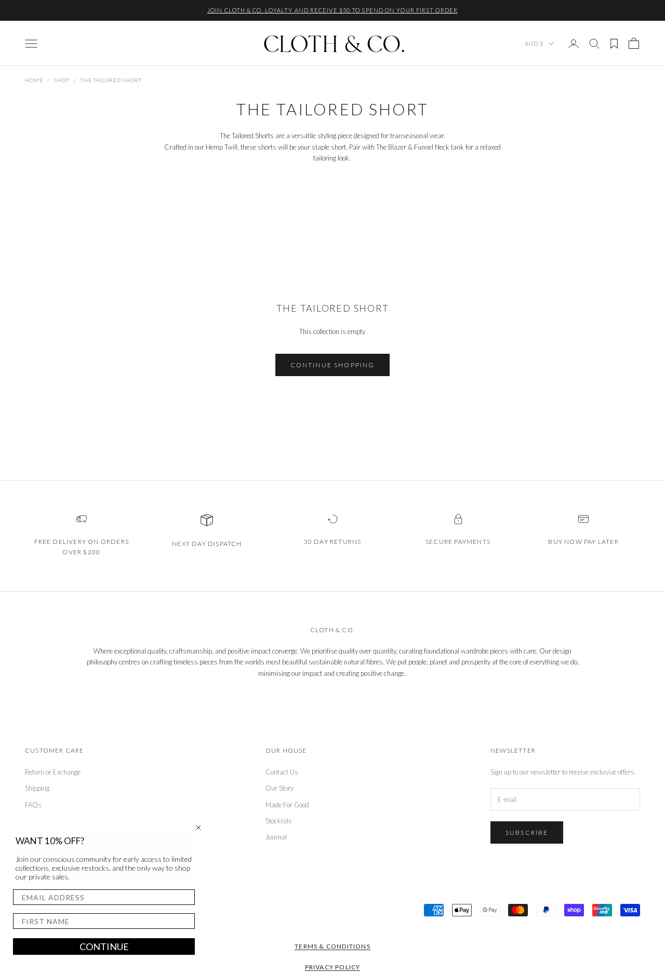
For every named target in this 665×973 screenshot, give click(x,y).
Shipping (37, 788)
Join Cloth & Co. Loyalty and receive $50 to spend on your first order (332, 10)
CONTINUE (104, 946)
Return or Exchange (53, 772)
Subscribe (527, 832)
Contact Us (281, 772)
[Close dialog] (198, 827)
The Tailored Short (111, 80)
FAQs (33, 805)
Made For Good (287, 805)
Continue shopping (332, 365)
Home (34, 80)
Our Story (279, 788)
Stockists (278, 821)
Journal (276, 837)
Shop (62, 80)
